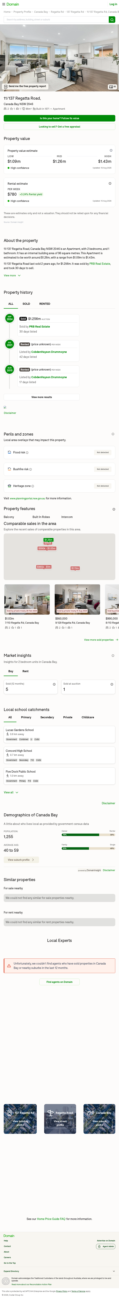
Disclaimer (10, 412)
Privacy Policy (61, 1291)
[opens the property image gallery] (59, 57)
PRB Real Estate (99, 263)
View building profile (20, 1123)
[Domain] (9, 1236)
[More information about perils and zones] (113, 434)
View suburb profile (99, 1123)
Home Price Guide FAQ (51, 1219)
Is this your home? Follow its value (59, 118)
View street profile (60, 1123)
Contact (7, 1246)
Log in (114, 4)
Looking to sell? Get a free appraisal (59, 126)
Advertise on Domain (106, 1240)
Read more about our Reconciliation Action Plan (32, 1284)
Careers (7, 1257)
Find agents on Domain (59, 981)
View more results (41, 397)
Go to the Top (10, 1263)
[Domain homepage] (15, 4)
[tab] (11, 304)
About (6, 1252)
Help (6, 1240)
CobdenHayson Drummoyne (49, 352)
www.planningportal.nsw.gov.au (27, 498)
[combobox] (59, 19)
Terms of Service (78, 1291)
